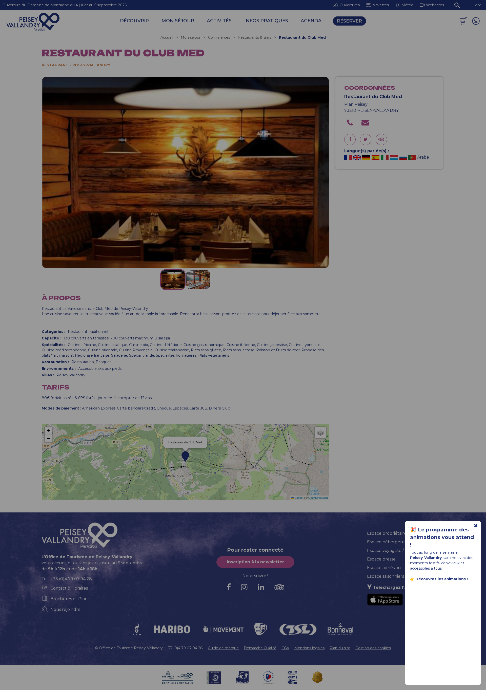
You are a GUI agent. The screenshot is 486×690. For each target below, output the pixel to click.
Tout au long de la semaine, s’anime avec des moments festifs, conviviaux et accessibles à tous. (441, 565)
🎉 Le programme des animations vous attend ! (442, 537)
